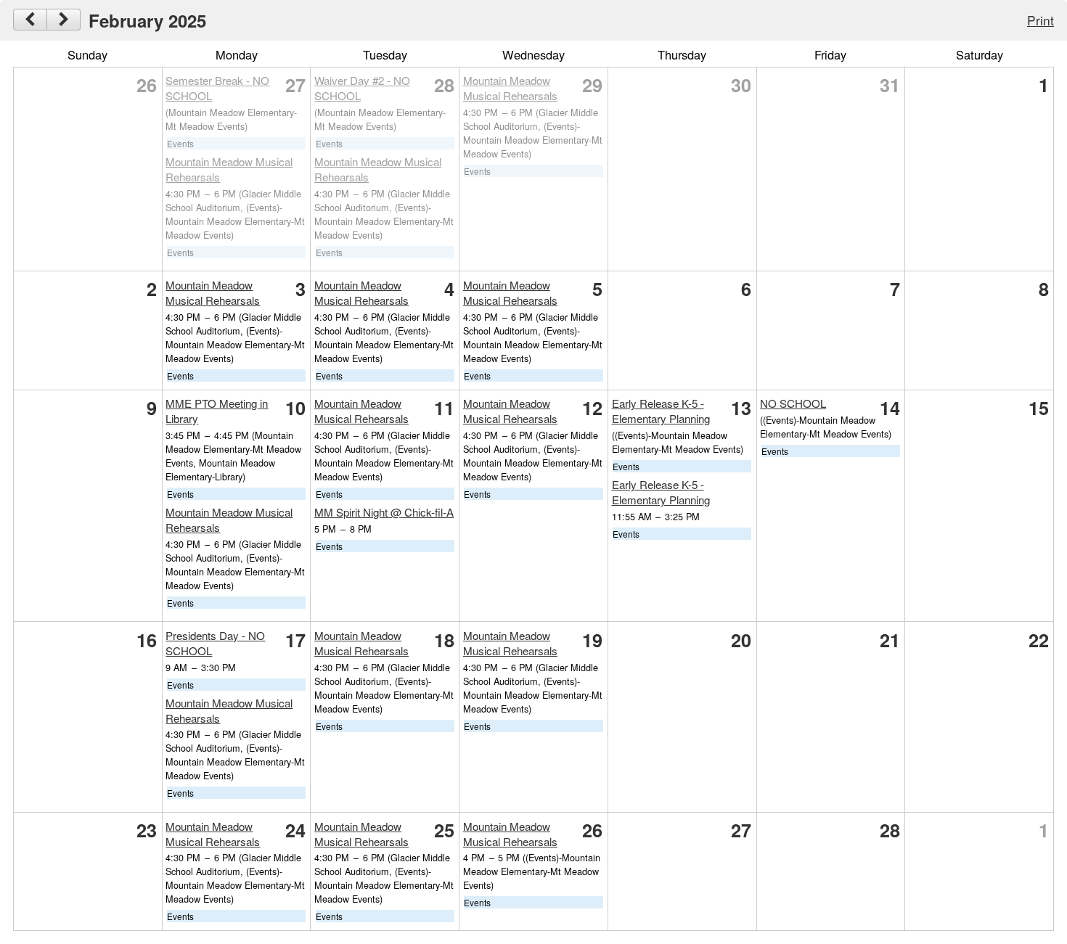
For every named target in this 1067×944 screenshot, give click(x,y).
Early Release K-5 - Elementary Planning (661, 410)
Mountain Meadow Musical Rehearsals (510, 88)
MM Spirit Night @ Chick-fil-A (384, 512)
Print (1040, 20)
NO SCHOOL (793, 403)
